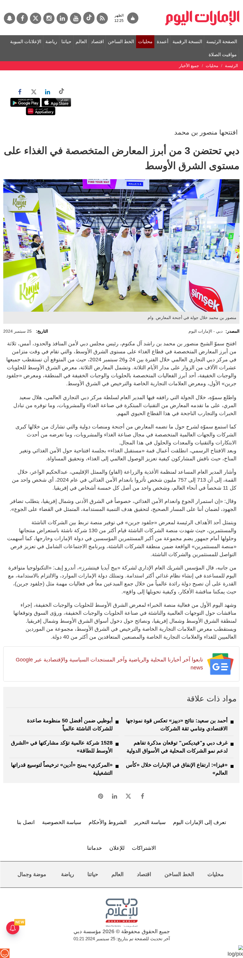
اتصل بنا (26, 822)
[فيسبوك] (22, 18)
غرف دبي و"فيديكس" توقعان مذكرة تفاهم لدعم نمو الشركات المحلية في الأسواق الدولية (177, 747)
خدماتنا (94, 848)
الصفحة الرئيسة (221, 41)
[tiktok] (89, 18)
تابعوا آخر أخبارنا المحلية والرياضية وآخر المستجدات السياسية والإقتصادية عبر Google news (109, 664)
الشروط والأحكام (108, 822)
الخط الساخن (121, 41)
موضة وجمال (31, 874)
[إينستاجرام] (49, 18)
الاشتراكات (144, 848)
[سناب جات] (9, 18)
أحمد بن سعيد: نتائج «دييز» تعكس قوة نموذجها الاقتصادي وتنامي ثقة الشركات (177, 725)
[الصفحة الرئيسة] (202, 3)
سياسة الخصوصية (61, 822)
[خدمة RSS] (102, 18)
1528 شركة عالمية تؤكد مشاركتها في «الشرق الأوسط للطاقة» (62, 747)
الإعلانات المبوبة (25, 41)
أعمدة (162, 41)
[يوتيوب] (75, 18)
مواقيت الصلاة (223, 54)
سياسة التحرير (150, 822)
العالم (81, 41)
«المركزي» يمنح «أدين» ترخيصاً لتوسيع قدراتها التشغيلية (62, 769)
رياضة (51, 41)
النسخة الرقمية (187, 41)
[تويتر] (35, 18)
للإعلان (116, 848)
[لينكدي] (62, 18)
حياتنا (66, 41)
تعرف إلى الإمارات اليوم (199, 822)
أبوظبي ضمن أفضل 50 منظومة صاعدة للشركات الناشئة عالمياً (70, 725)
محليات (145, 41)
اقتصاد (97, 41)
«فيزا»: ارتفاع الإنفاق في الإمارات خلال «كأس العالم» (177, 769)
